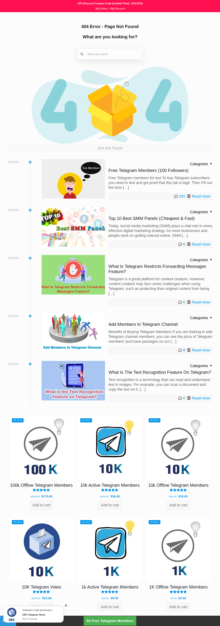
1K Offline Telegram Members (178, 587)
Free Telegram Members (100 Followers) (148, 170)
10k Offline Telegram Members (178, 485)
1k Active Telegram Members (109, 587)
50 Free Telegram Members (110, 621)
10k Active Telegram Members (110, 485)
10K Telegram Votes (41, 587)
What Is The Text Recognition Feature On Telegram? (159, 372)
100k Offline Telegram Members (41, 485)
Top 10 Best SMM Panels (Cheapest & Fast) (151, 218)
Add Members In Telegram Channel (143, 324)
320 (182, 196)
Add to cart (41, 505)
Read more (201, 196)
